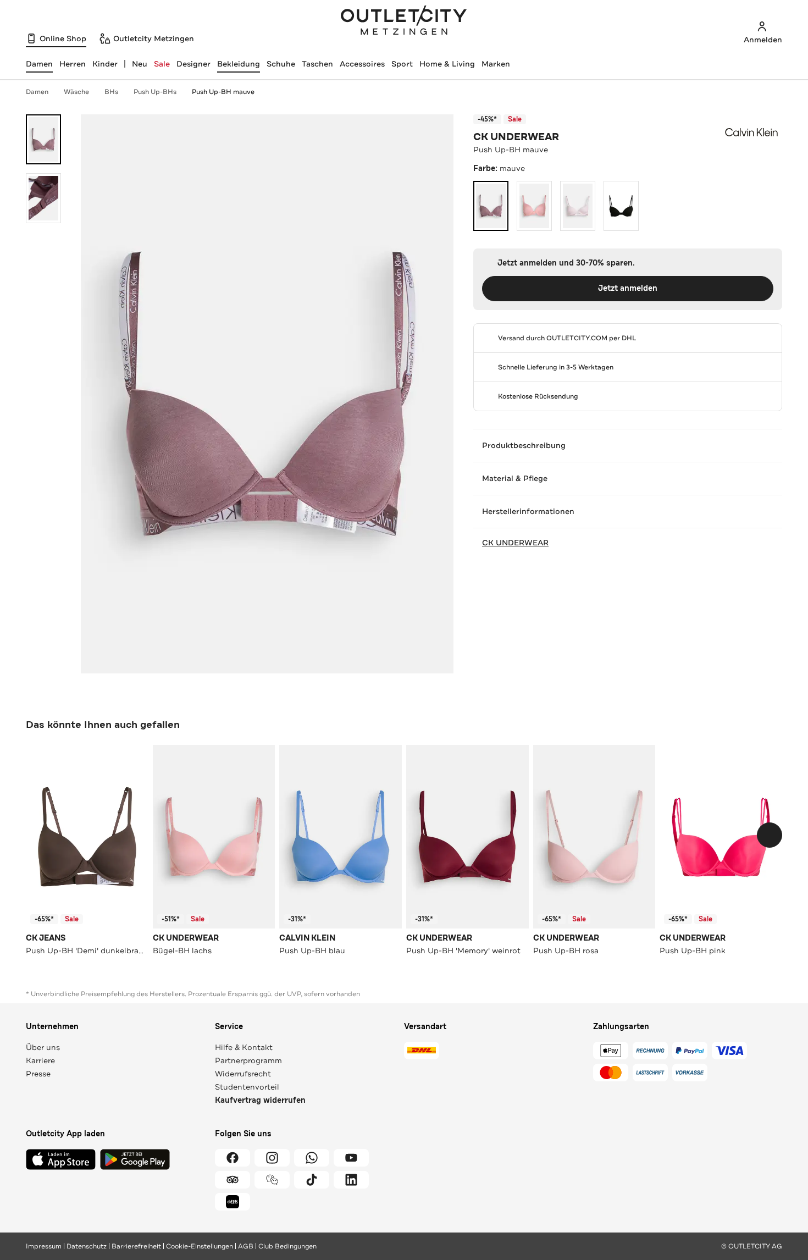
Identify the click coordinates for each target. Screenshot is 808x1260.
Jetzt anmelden (627, 288)
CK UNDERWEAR (516, 137)
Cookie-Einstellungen (199, 1246)
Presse (38, 1074)
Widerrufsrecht (243, 1074)
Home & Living (447, 64)
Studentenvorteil (247, 1087)
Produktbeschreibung (524, 445)
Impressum (44, 1246)
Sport (402, 64)
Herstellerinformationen (528, 511)
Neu (139, 64)
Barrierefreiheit (136, 1246)
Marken (496, 64)
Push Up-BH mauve (223, 91)
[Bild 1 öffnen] (43, 139)
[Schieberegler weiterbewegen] (769, 835)
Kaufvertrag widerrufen (260, 1100)
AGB (245, 1246)
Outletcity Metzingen (404, 21)
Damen (37, 91)
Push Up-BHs (155, 91)
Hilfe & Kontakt (244, 1047)
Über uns (43, 1047)
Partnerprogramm (248, 1060)
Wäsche (76, 91)
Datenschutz (87, 1246)
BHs (111, 91)
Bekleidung (238, 64)
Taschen (317, 64)
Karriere (40, 1060)
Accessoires (362, 64)
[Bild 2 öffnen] (43, 198)
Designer (193, 64)
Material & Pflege (514, 478)
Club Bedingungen (287, 1246)
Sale (162, 64)
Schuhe (281, 64)
